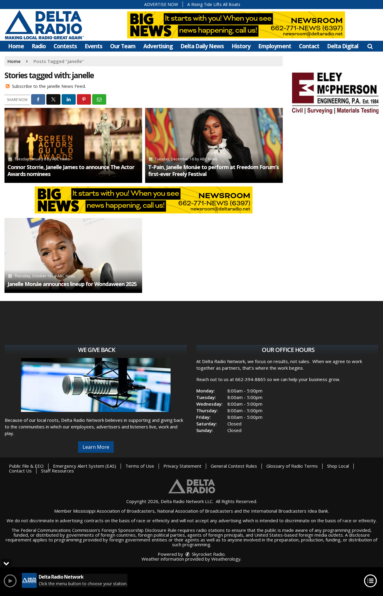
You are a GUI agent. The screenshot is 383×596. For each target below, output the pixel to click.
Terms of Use (139, 466)
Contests (65, 46)
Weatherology (226, 559)
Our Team (123, 46)
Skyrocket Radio (208, 554)
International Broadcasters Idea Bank (289, 511)
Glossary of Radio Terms (292, 466)
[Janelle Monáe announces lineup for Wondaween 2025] (73, 255)
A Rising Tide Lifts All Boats (213, 4)
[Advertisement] (335, 92)
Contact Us (20, 471)
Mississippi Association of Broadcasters (114, 511)
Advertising (158, 46)
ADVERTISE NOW (161, 4)
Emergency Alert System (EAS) (84, 466)
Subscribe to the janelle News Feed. (49, 86)
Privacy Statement (182, 466)
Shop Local (338, 466)
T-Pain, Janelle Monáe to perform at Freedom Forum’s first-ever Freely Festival (213, 170)
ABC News (60, 159)
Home (16, 46)
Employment (274, 46)
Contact (309, 46)
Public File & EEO (26, 466)
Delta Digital (342, 46)
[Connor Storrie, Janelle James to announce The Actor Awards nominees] (73, 145)
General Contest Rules (234, 466)
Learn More (96, 447)
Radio (39, 46)
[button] (370, 46)
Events (93, 46)
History (241, 46)
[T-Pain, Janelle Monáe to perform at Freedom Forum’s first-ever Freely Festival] (214, 145)
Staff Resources (57, 471)
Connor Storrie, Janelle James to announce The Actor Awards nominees (70, 170)
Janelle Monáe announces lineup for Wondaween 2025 (71, 284)
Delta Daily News (202, 46)
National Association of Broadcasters (195, 511)
